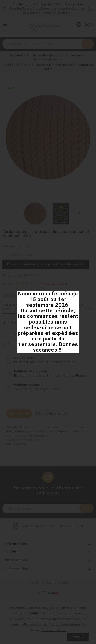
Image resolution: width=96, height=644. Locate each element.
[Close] (74, 296)
